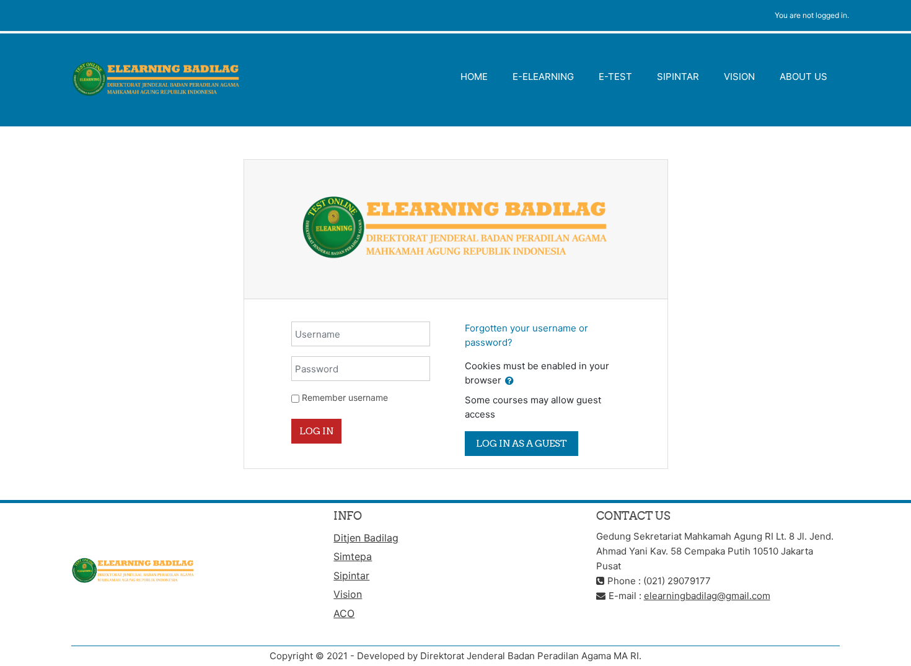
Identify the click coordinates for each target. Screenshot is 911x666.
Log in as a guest (521, 443)
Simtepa (352, 556)
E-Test (615, 76)
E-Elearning (543, 76)
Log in (316, 431)
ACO (343, 613)
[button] (509, 381)
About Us (803, 76)
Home (474, 76)
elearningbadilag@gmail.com (707, 596)
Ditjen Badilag (365, 538)
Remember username (345, 397)
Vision (739, 76)
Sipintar (678, 76)
